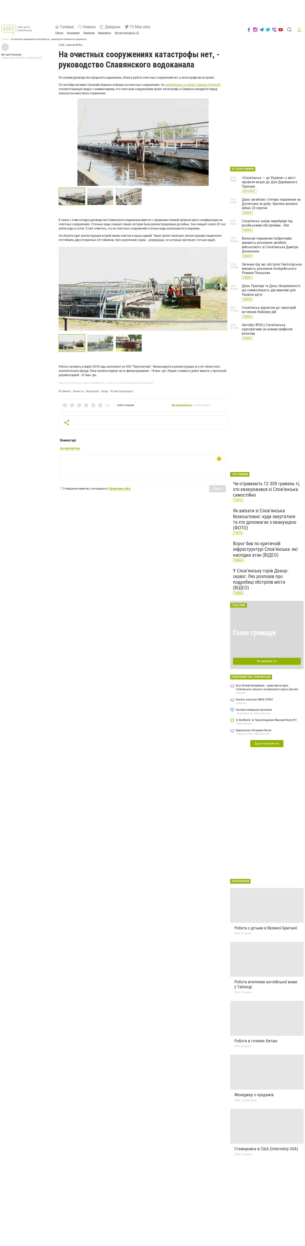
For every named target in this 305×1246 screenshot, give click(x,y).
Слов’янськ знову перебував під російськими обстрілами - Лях (267, 223)
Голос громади (254, 633)
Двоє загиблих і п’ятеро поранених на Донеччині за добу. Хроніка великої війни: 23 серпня (271, 203)
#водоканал (92, 391)
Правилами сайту (120, 488)
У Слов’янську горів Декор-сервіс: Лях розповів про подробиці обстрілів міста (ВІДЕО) (260, 579)
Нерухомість (104, 32)
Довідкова (89, 32)
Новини (89, 27)
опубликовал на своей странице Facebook (192, 85)
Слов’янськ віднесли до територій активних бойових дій (269, 309)
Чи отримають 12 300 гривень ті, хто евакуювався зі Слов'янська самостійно (266, 489)
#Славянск (65, 391)
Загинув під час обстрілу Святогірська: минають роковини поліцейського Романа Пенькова (272, 268)
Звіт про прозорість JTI (127, 32)
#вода (104, 391)
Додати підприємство (267, 743)
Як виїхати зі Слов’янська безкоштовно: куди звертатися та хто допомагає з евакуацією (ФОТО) (264, 519)
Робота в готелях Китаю (255, 1040)
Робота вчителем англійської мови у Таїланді (265, 984)
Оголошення (73, 32)
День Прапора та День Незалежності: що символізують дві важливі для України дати (271, 290)
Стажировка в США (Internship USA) (266, 1148)
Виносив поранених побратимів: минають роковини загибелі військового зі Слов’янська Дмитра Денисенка (270, 244)
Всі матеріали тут (267, 661)
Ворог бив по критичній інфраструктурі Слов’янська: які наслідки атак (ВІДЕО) (265, 549)
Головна (67, 27)
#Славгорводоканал (121, 391)
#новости (78, 391)
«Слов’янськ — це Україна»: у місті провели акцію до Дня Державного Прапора (269, 182)
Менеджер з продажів (254, 1094)
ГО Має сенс (140, 27)
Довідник (113, 27)
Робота (59, 32)
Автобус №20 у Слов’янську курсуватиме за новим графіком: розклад (267, 329)
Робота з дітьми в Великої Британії (265, 928)
